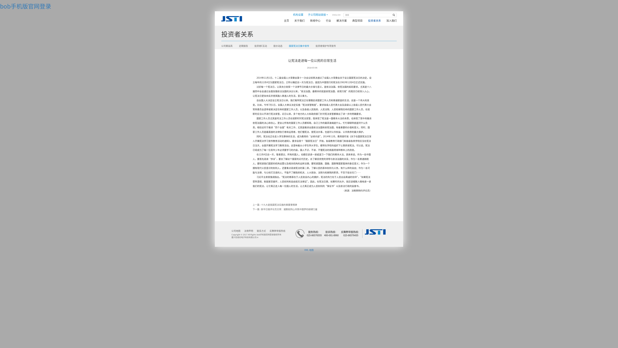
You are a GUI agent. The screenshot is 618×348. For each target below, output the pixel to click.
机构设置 (298, 14)
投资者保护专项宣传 (326, 46)
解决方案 (342, 20)
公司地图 (235, 231)
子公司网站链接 (317, 14)
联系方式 (261, 231)
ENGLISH (336, 15)
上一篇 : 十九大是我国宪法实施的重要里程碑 (275, 205)
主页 (286, 20)
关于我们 (299, 20)
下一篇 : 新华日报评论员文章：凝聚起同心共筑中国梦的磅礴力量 (285, 209)
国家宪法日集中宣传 (299, 46)
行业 (328, 20)
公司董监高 (227, 46)
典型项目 (357, 20)
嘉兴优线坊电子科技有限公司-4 (244, 237)
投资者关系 (374, 20)
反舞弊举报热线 (277, 231)
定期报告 (243, 46)
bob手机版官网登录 (25, 6)
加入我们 (391, 20)
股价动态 (277, 46)
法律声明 (248, 231)
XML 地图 (309, 250)
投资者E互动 (260, 46)
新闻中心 (315, 20)
